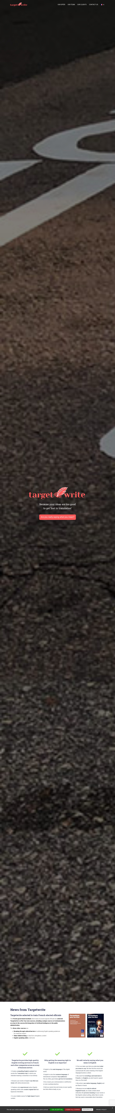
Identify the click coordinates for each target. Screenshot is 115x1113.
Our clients (82, 4)
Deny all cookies (73, 1109)
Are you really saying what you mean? (57, 517)
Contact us (93, 4)
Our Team (71, 4)
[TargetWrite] (18, 4)
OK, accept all (57, 1109)
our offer (61, 4)
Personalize (87, 1109)
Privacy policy (101, 1109)
